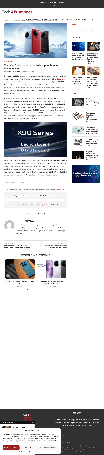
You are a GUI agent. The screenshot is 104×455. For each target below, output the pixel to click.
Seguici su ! (49, 205)
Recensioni (76, 19)
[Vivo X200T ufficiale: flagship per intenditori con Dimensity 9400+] (51, 269)
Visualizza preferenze (48, 448)
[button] (8, 275)
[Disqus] (35, 321)
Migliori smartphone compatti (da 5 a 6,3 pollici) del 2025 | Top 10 (92, 155)
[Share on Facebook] (38, 214)
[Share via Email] (44, 214)
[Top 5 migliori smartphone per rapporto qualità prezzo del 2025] (78, 130)
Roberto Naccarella (14, 71)
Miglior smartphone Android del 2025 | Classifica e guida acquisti (92, 103)
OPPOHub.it (52, 2)
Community (61, 2)
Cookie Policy (23, 451)
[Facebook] (49, 5)
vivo (22, 182)
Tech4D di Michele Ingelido (70, 446)
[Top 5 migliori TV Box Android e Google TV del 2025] (78, 143)
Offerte (91, 19)
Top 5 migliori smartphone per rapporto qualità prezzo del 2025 (92, 130)
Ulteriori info (60, 189)
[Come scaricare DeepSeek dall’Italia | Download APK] (78, 70)
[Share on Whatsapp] (42, 214)
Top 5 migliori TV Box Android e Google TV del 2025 (92, 142)
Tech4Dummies (43, 2)
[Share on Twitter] (40, 214)
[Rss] (54, 5)
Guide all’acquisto (32, 20)
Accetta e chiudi (11, 448)
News (21, 20)
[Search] (101, 20)
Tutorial (56, 20)
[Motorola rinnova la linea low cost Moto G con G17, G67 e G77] (20, 269)
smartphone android (12, 182)
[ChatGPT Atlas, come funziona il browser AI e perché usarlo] (78, 46)
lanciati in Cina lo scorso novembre (27, 85)
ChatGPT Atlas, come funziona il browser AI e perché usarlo (78, 56)
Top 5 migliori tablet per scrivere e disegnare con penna (91, 117)
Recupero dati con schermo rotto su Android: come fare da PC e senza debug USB (93, 82)
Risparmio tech (46, 19)
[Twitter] (51, 5)
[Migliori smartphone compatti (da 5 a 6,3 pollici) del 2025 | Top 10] (78, 155)
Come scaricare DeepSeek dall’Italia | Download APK (77, 80)
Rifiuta (28, 448)
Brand (84, 20)
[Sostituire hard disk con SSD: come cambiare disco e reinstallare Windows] (93, 46)
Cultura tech (67, 19)
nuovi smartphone (60, 79)
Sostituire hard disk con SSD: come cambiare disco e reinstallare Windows (92, 58)
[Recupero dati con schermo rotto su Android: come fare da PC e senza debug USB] (93, 70)
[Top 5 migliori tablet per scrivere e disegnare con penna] (78, 116)
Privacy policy (66, 442)
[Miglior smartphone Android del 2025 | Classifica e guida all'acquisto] (78, 102)
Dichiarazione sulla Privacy (35, 451)
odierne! (48, 196)
